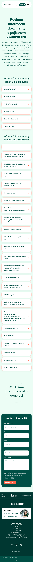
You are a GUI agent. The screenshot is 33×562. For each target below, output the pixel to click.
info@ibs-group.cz (10, 516)
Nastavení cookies (16, 551)
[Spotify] (21, 544)
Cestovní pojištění (9, 89)
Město (5, 432)
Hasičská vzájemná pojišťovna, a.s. (14, 248)
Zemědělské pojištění (11, 119)
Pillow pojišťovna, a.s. (11, 328)
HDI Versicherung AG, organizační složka (15, 257)
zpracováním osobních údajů (13, 475)
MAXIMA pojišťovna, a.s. (12, 295)
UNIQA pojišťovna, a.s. (11, 368)
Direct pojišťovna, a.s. (11, 193)
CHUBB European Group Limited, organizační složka (14, 165)
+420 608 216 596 (11, 513)
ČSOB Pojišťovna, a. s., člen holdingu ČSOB (13, 184)
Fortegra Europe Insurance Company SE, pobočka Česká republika (13, 220)
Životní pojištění (9, 126)
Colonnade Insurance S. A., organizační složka (13, 175)
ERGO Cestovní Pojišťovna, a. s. (14, 200)
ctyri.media (18, 560)
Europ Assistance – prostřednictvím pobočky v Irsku (14, 209)
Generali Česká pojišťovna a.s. (14, 229)
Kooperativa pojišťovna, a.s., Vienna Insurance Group (13, 286)
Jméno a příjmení (9, 423)
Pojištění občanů (9, 97)
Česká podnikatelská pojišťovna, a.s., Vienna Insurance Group (14, 156)
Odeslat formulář (10, 482)
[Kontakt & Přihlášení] (28, 5)
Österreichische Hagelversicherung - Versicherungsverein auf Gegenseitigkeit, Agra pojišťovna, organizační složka (15, 316)
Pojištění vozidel (9, 111)
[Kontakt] (16, 4)
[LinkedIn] (11, 544)
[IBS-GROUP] (8, 5)
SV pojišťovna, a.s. (10, 360)
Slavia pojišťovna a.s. (11, 353)
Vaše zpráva (7, 457)
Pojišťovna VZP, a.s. (10, 336)
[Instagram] (16, 544)
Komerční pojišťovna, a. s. (12, 278)
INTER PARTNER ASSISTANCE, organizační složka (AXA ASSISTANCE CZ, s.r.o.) (14, 268)
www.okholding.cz (25, 495)
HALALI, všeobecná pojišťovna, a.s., (14, 238)
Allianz (6, 147)
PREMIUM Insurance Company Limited (14, 344)
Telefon (6, 440)
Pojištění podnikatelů (11, 104)
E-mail (6, 449)
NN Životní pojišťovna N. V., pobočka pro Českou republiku (14, 303)
